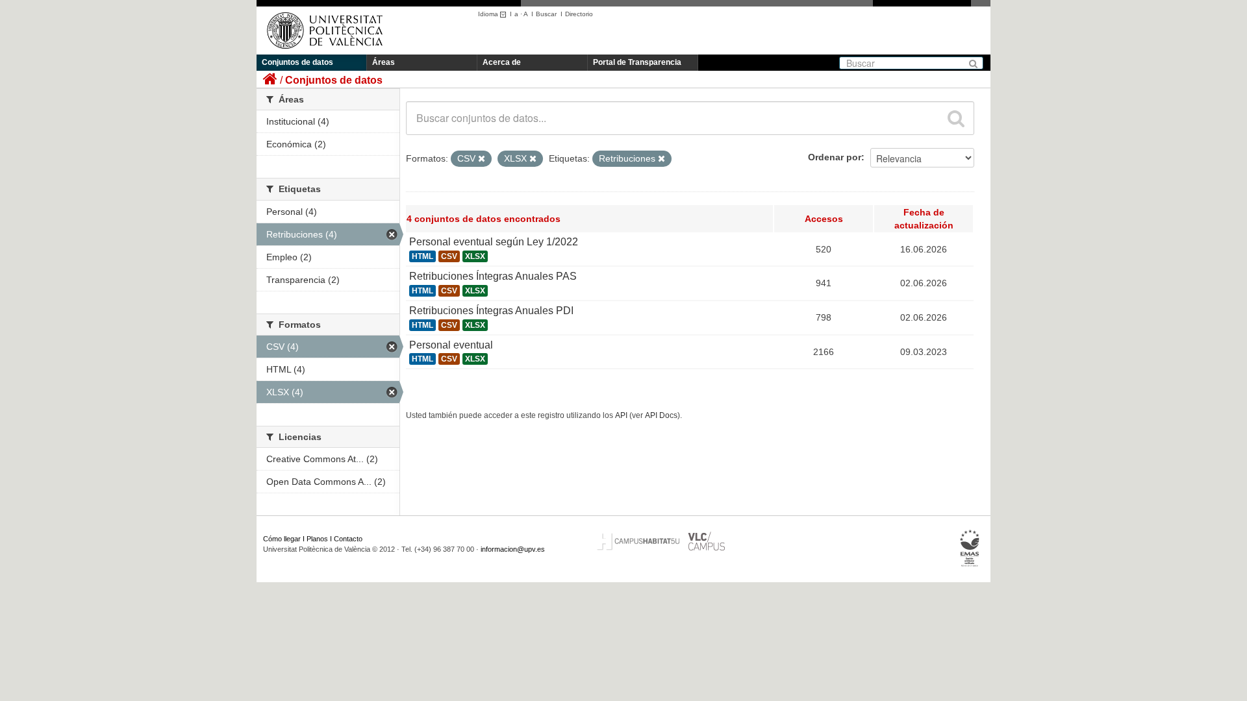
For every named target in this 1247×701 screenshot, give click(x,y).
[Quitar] (481, 159)
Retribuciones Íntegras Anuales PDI (491, 310)
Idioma (489, 14)
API (621, 415)
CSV (449, 256)
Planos (317, 539)
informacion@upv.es (513, 549)
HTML (422, 256)
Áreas (383, 62)
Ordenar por (834, 157)
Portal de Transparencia (637, 62)
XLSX (475, 256)
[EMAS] (970, 548)
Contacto (348, 539)
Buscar (546, 14)
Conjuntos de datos (297, 62)
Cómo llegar (282, 539)
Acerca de (502, 62)
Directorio (579, 14)
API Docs (661, 415)
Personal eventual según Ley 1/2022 (493, 241)
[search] (956, 118)
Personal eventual (451, 344)
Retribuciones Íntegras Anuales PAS (493, 276)
